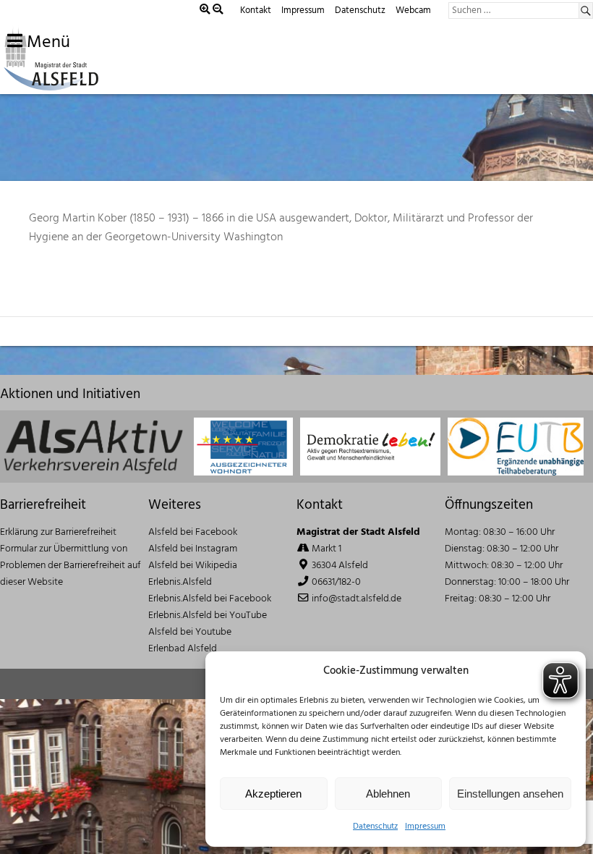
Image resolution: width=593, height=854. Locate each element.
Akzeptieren (273, 793)
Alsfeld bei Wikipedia (192, 565)
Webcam (413, 10)
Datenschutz (375, 826)
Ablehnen (388, 793)
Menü (46, 42)
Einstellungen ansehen (510, 793)
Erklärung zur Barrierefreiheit (58, 532)
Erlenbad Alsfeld (182, 648)
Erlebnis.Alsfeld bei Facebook (209, 599)
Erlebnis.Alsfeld (180, 582)
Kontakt (255, 10)
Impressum (425, 826)
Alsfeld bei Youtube (189, 632)
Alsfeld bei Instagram (192, 549)
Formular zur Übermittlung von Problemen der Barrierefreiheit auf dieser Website (70, 566)
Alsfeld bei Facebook (192, 532)
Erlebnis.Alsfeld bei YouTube (207, 615)
